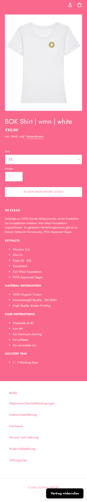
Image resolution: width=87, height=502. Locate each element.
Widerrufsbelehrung (22, 448)
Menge (9, 168)
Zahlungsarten (18, 460)
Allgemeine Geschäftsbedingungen (32, 403)
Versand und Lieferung (24, 437)
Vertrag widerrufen (65, 493)
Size (7, 151)
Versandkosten (35, 136)
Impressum (16, 426)
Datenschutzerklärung (23, 414)
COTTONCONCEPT (48, 487)
